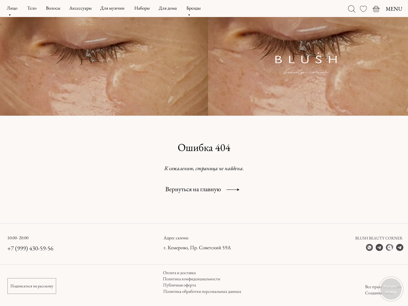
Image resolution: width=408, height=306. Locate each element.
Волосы (53, 8)
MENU (394, 8)
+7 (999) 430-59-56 (30, 248)
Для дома (168, 8)
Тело (32, 8)
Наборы (142, 8)
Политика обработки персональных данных (202, 291)
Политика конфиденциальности (191, 279)
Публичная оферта (179, 285)
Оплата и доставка (179, 272)
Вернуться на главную (193, 189)
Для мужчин (112, 8)
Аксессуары (80, 8)
